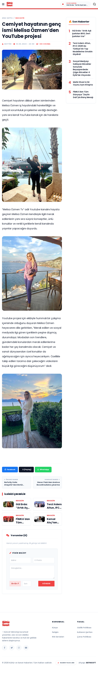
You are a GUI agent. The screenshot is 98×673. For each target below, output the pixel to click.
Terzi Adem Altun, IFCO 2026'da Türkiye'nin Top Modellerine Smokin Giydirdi (83, 49)
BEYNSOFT (91, 662)
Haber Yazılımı (67, 663)
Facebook (11, 469)
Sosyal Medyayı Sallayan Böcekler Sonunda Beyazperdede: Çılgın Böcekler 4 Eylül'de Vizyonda (82, 68)
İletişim (55, 632)
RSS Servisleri (58, 636)
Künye (55, 627)
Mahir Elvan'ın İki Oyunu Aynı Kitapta (83, 83)
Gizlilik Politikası (84, 627)
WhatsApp (44, 469)
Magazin (19, 18)
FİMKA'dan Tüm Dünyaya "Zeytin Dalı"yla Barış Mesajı (83, 94)
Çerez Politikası (84, 636)
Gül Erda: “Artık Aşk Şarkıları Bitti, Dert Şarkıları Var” (81, 33)
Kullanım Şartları (85, 632)
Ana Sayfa (7, 18)
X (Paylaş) (26, 469)
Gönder (46, 583)
